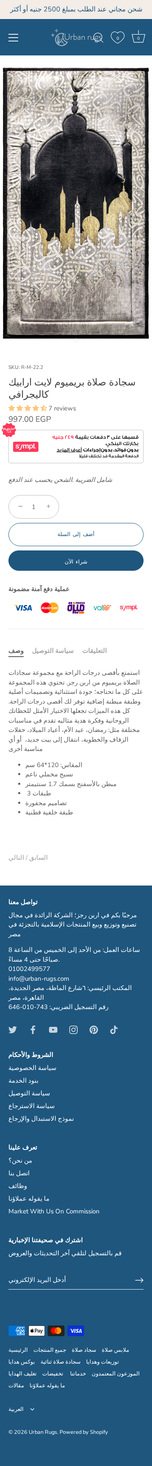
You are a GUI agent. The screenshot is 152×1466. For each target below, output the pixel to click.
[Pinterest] (94, 1029)
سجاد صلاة (84, 1350)
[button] (28, 408)
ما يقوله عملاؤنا (28, 1198)
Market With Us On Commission (54, 1211)
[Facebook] (33, 1029)
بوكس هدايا (21, 1362)
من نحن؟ (20, 1160)
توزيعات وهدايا (102, 1362)
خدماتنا (78, 1374)
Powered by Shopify (84, 1432)
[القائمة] (13, 37)
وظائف (17, 1186)
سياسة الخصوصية (32, 1068)
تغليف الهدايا (22, 1374)
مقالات (16, 1385)
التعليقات (94, 650)
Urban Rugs (43, 1432)
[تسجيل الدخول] (139, 1280)
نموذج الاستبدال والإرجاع (41, 1118)
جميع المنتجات (49, 1350)
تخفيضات (53, 1374)
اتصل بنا (19, 1173)
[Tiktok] (114, 1029)
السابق (37, 857)
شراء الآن (76, 562)
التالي (16, 857)
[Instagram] (73, 1029)
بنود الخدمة (23, 1080)
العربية (16, 1409)
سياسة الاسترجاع (31, 1106)
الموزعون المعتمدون (116, 1374)
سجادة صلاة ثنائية (61, 1362)
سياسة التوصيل (53, 650)
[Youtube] (53, 1029)
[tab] (20, 651)
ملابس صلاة (115, 1350)
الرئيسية (18, 1350)
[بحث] (98, 39)
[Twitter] (12, 1029)
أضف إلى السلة (75, 534)
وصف (16, 650)
